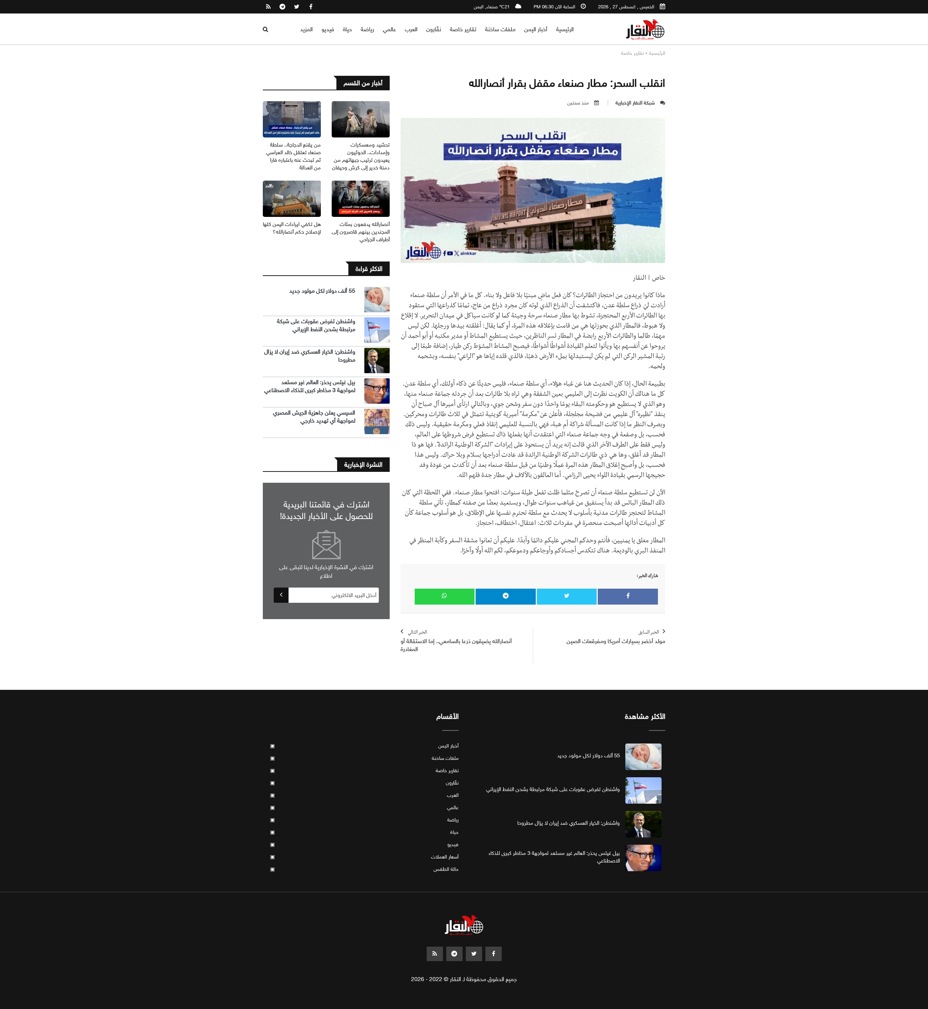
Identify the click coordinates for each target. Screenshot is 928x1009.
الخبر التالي (456, 641)
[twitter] (296, 6)
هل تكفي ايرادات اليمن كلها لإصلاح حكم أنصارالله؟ (292, 228)
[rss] (268, 6)
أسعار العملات (364, 856)
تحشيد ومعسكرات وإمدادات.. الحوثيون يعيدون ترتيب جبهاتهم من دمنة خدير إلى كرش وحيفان (361, 156)
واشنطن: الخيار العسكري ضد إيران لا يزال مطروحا (568, 823)
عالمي (389, 29)
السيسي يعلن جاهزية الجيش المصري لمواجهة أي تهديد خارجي (314, 416)
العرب (411, 29)
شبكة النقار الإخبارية (635, 102)
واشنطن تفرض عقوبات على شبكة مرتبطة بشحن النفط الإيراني (316, 325)
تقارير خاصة (463, 29)
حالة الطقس (364, 869)
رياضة (367, 29)
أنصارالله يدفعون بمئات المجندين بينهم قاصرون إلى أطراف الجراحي (361, 232)
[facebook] (310, 6)
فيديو (328, 29)
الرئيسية (565, 29)
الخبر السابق (616, 637)
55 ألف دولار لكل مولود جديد (322, 291)
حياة (347, 29)
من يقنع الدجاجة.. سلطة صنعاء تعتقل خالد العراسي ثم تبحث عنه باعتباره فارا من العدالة (293, 156)
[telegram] (282, 6)
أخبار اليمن (535, 29)
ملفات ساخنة (500, 29)
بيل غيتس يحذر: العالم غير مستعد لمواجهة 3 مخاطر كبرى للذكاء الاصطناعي (309, 386)
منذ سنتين (578, 102)
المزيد (306, 29)
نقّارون (433, 29)
